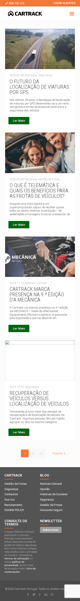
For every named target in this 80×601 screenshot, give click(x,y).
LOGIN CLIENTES (64, 3)
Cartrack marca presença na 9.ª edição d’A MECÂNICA (37, 294)
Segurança (11, 489)
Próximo (58, 453)
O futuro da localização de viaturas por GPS (39, 86)
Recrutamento (13, 505)
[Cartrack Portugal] (25, 14)
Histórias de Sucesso (54, 494)
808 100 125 (16, 3)
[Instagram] (52, 595)
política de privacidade (14, 563)
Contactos (11, 494)
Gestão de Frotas (15, 483)
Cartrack (13, 475)
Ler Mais (19, 120)
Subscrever (51, 529)
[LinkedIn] (46, 595)
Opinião (45, 489)
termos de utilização (16, 558)
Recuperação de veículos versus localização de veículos (39, 398)
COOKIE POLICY (14, 510)
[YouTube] (40, 595)
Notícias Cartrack (51, 483)
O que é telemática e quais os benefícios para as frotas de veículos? (39, 190)
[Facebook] (28, 595)
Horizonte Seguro (51, 510)
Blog (44, 475)
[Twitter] (34, 595)
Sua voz (9, 499)
